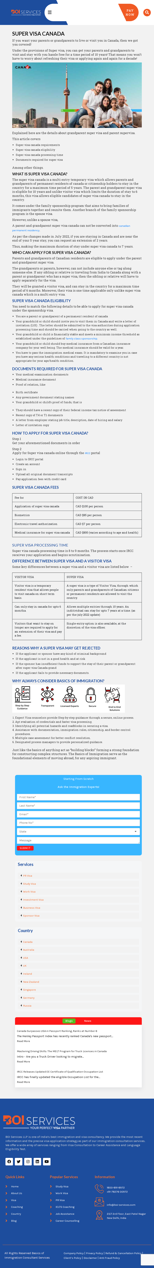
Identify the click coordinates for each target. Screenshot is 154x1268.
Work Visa (29, 891)
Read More (23, 1041)
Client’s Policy (72, 1258)
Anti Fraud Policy (109, 1258)
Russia (27, 1005)
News (87, 1021)
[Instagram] (28, 1161)
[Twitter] (18, 1161)
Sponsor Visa (31, 915)
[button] (49, 12)
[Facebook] (9, 1161)
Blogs (69, 1021)
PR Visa (27, 875)
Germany (29, 997)
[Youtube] (47, 1161)
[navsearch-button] (147, 12)
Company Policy (74, 1253)
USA (25, 957)
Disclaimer (91, 1258)
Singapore (29, 989)
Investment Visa (33, 899)
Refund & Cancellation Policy (123, 1253)
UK (24, 965)
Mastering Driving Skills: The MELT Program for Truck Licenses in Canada (62, 1051)
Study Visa (29, 883)
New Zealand (31, 981)
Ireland (27, 973)
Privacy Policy (94, 1253)
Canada (27, 942)
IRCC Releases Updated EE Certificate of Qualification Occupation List (60, 1071)
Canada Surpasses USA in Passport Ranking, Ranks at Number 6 (57, 1031)
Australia (28, 949)
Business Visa (31, 907)
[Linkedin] (37, 1161)
